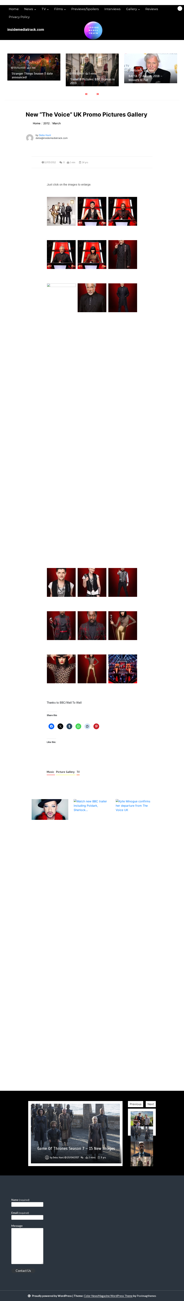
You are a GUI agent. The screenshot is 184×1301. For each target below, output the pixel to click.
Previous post (49, 1079)
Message (17, 1225)
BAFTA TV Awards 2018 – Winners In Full (145, 78)
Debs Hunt (45, 135)
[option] (33, 67)
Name (20, 1199)
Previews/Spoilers (85, 9)
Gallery (131, 9)
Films (58, 9)
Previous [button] (135, 1104)
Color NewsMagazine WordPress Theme (108, 1295)
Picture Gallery (65, 772)
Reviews (151, 9)
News (28, 9)
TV (44, 9)
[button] (61, 211)
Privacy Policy (19, 17)
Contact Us (23, 1271)
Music (51, 772)
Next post (137, 1079)
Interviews (112, 9)
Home (14, 9)
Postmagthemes (146, 1295)
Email (20, 1212)
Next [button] (151, 1104)
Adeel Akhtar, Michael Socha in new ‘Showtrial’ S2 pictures (76, 1146)
